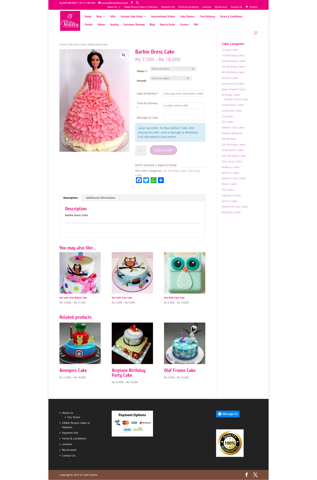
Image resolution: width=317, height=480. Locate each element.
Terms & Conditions (188, 7)
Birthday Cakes (231, 95)
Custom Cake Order (132, 16)
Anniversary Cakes (233, 83)
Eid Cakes (228, 121)
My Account (221, 7)
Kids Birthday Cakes (234, 155)
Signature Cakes (232, 195)
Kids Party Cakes (77, 44)
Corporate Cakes (232, 110)
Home (88, 16)
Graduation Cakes (233, 150)
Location (207, 7)
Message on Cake (147, 117)
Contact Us (236, 7)
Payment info (168, 7)
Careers (184, 24)
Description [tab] (70, 197)
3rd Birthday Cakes (233, 66)
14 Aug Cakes (230, 49)
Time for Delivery (147, 105)
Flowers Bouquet (232, 133)
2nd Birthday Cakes (234, 61)
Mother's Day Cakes (234, 178)
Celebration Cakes (233, 105)
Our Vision (73, 417)
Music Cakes (229, 184)
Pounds (141, 80)
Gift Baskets (229, 139)
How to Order (167, 24)
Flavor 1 (142, 71)
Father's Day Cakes (233, 127)
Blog (152, 24)
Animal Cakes (230, 78)
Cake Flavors (187, 16)
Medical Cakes (230, 172)
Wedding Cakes (231, 212)
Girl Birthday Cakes (174, 170)
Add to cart (163, 150)
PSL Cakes (228, 189)
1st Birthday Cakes (233, 55)
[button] (123, 55)
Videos (101, 24)
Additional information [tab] (100, 197)
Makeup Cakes (231, 167)
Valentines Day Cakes (235, 206)
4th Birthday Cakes (233, 72)
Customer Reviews (134, 24)
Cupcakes (228, 116)
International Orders (163, 16)
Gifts (113, 16)
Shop (99, 16)
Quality (114, 24)
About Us (112, 7)
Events (89, 24)
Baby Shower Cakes (234, 89)
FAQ (196, 24)
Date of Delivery (147, 93)
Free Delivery (207, 16)
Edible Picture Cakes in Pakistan (141, 7)
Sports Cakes (230, 201)
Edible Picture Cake (236, 99)
